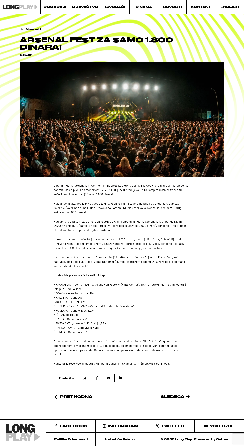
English (229, 7)
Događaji (55, 7)
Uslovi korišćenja (120, 439)
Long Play (183, 439)
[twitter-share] (85, 378)
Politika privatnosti (71, 439)
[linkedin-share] (120, 378)
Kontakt (201, 7)
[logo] (20, 7)
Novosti (172, 7)
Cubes (222, 439)
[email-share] (108, 378)
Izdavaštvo (85, 7)
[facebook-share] (97, 378)
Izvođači (115, 7)
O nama (143, 7)
